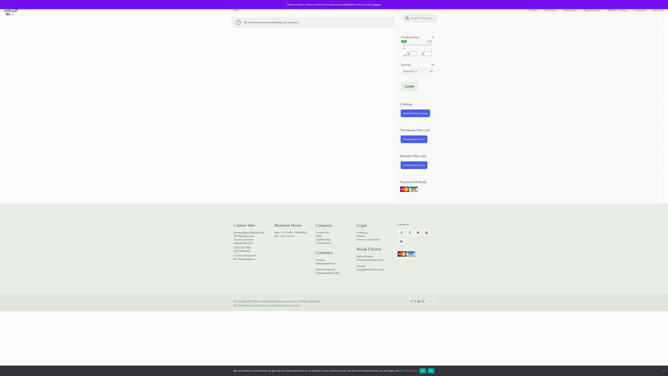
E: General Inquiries (244, 255)
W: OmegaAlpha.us (244, 258)
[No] (663, 371)
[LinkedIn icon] (419, 301)
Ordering (362, 232)
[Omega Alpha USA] (10, 11)
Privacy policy (410, 370)
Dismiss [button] (377, 4)
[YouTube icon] (415, 301)
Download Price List (414, 139)
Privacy (361, 235)
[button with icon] (401, 232)
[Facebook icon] (411, 301)
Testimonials (323, 239)
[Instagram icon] (422, 301)
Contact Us (322, 232)
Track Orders (323, 242)
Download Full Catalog (415, 113)
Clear (409, 86)
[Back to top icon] (431, 301)
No (431, 370)
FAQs (319, 235)
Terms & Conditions (368, 239)
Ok (422, 370)
